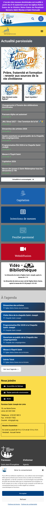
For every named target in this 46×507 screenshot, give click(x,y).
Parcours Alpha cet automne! (14, 114)
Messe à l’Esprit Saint (11, 154)
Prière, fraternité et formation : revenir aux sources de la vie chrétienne (22, 75)
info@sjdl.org (13, 420)
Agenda (26, 464)
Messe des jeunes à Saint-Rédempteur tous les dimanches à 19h (22, 169)
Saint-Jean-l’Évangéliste (10, 464)
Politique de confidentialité (29, 504)
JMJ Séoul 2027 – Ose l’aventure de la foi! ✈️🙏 (22, 121)
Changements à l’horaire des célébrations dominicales (20, 106)
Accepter (23, 493)
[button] (43, 470)
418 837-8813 (15, 415)
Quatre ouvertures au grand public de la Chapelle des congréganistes (23, 137)
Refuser (23, 499)
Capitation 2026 (9, 161)
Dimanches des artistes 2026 (14, 129)
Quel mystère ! (31, 97)
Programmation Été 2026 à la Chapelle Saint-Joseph (21, 146)
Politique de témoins (14, 504)
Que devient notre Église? (9, 98)
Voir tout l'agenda (9, 369)
